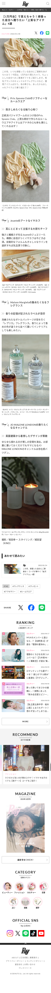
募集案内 (33, 957)
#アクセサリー (10, 591)
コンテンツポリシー (34, 961)
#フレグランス (18, 586)
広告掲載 (24, 957)
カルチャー (12, 10)
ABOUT (15, 957)
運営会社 (18, 964)
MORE (25, 721)
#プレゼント (33, 586)
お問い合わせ (29, 964)
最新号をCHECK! (25, 860)
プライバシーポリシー (15, 961)
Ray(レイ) (4, 10)
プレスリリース (25, 968)
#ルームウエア (26, 591)
